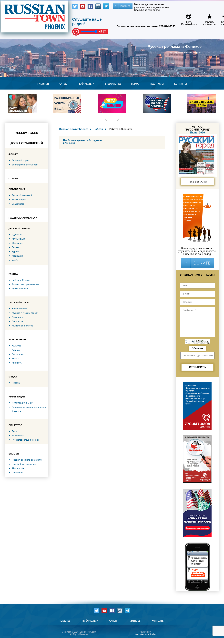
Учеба (15, 260)
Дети (14, 431)
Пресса (16, 382)
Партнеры (157, 83)
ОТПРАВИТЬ (197, 367)
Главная (43, 83)
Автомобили (18, 238)
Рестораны (17, 354)
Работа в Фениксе (21, 280)
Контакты (180, 83)
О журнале (17, 317)
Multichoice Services (22, 325)
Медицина (17, 255)
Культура (16, 345)
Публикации (86, 83)
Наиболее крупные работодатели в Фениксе (82, 141)
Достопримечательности (25, 164)
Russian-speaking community (27, 459)
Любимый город (20, 160)
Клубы (15, 358)
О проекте (17, 321)
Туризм (16, 251)
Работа (98, 129)
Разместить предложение (25, 284)
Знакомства (113, 83)
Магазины (17, 243)
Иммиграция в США (22, 402)
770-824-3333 (167, 26)
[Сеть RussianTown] (187, 15)
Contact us (17, 472)
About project (19, 468)
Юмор (135, 83)
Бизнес (15, 247)
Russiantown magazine (24, 464)
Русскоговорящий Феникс (25, 439)
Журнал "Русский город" (25, 313)
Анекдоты (17, 362)
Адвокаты (17, 234)
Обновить (197, 348)
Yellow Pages (26, 133)
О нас (63, 83)
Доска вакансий (20, 288)
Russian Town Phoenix (73, 129)
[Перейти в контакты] (207, 15)
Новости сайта (19, 308)
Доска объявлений (26, 143)
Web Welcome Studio (145, 634)
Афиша (16, 350)
